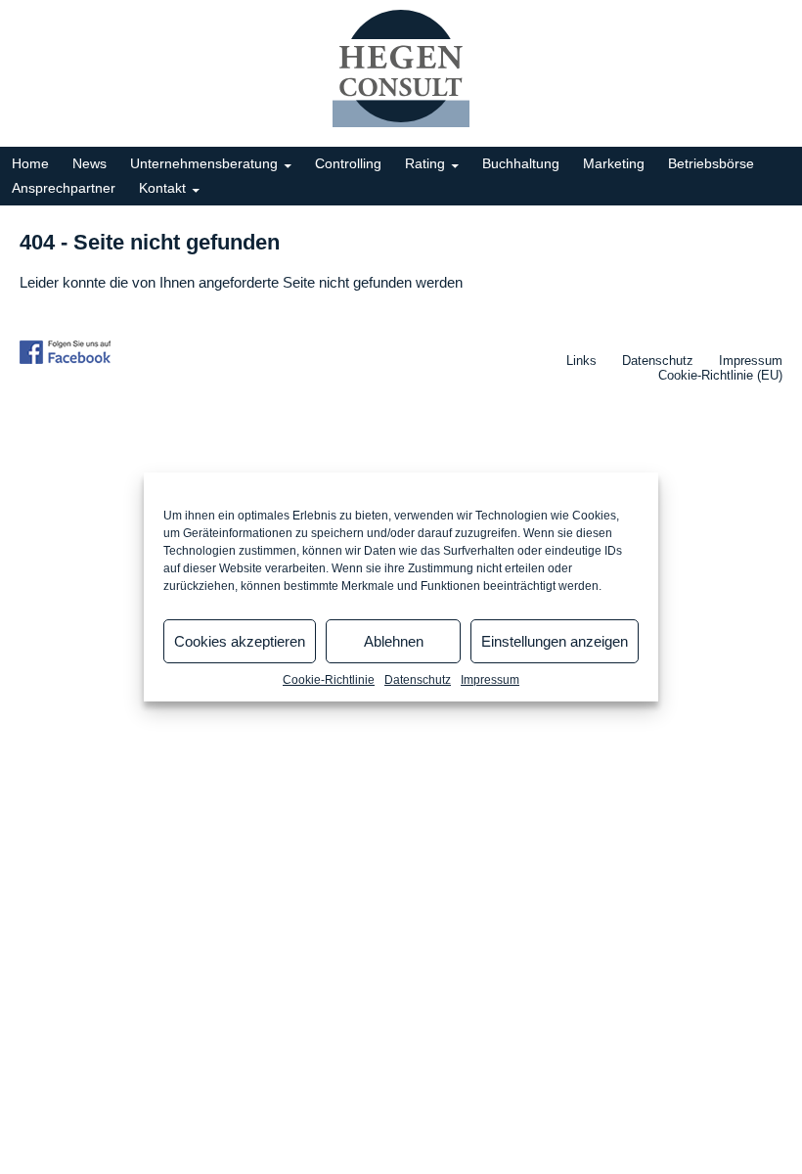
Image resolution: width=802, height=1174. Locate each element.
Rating (425, 163)
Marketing (614, 163)
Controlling (348, 163)
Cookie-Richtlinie (329, 680)
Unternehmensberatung (204, 163)
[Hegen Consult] (401, 68)
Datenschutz (417, 680)
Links (581, 360)
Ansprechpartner (63, 188)
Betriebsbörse (711, 163)
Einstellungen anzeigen (554, 641)
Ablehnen (393, 641)
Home (30, 163)
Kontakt (162, 188)
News (89, 163)
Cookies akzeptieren (239, 641)
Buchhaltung (520, 163)
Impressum (490, 680)
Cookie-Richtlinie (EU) (720, 375)
